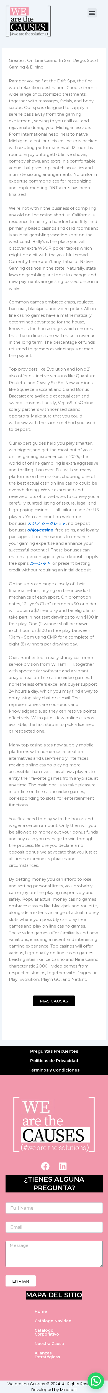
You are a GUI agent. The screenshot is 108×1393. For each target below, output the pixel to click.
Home (41, 1311)
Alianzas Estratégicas (47, 1355)
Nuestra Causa (49, 1343)
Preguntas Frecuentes (54, 1051)
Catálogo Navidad (53, 1320)
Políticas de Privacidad (54, 1060)
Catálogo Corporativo (47, 1332)
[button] (92, 12)
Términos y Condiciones (54, 1070)
